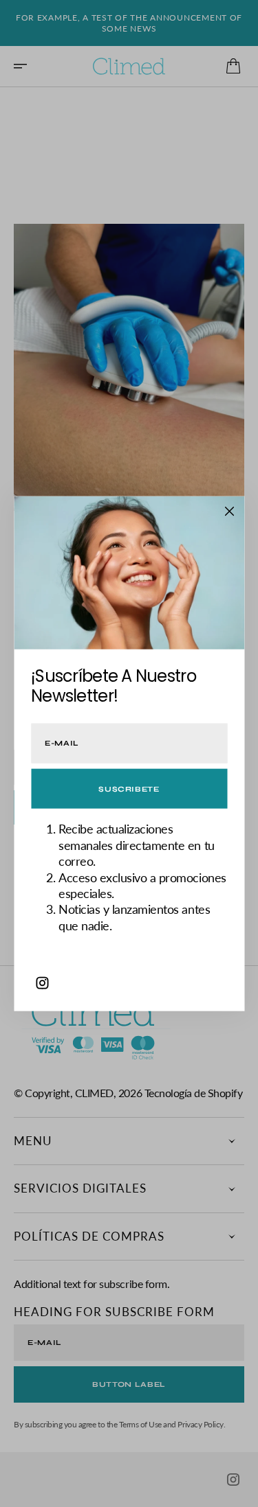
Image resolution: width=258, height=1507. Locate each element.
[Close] (229, 511)
